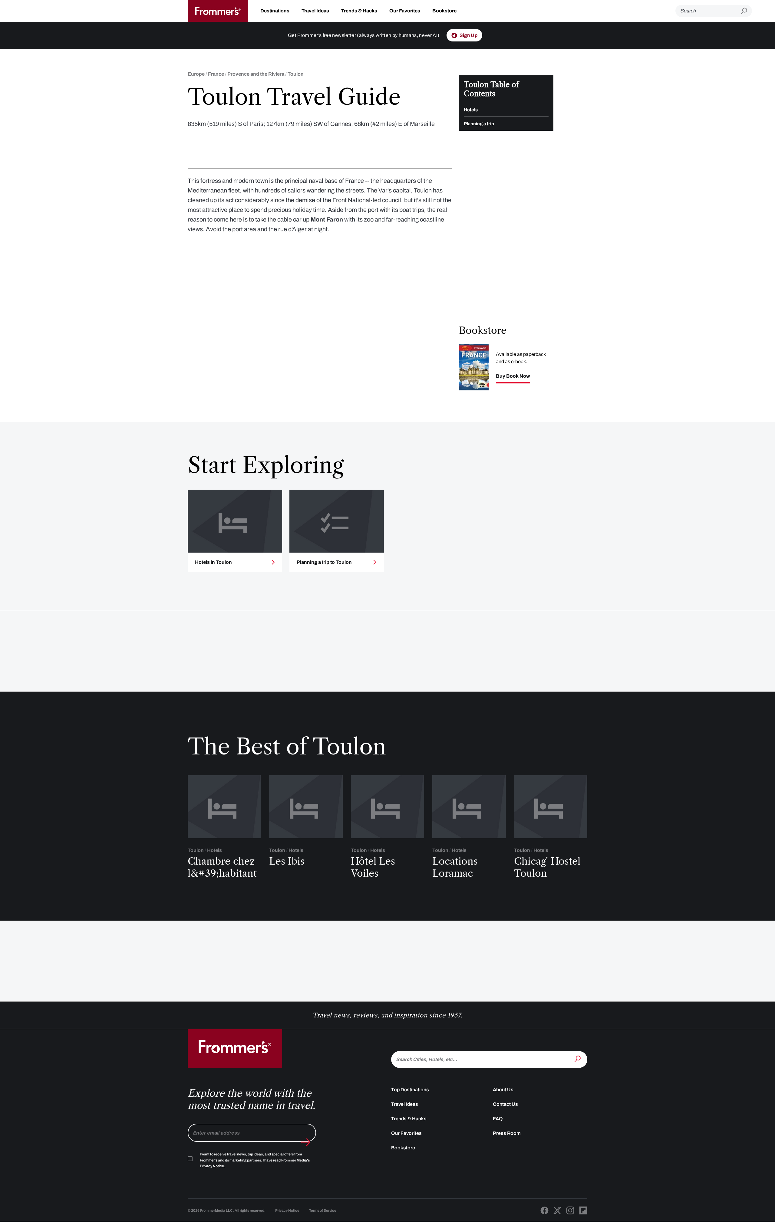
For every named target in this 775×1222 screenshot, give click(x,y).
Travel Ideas (315, 10)
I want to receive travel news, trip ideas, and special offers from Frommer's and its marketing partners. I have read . (255, 1160)
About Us (503, 1089)
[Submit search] (746, 11)
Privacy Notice (287, 1210)
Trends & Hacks (359, 10)
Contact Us (505, 1104)
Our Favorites (404, 10)
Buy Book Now (513, 376)
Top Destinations (410, 1089)
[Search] (578, 1059)
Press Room (507, 1133)
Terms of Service (322, 1210)
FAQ (498, 1118)
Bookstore (444, 10)
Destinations (274, 10)
